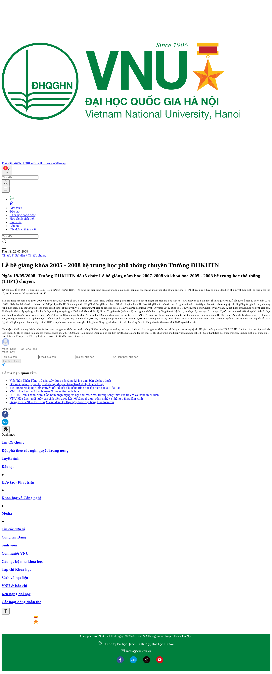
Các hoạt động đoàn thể (21, 602)
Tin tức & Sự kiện (13, 255)
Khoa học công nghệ (23, 215)
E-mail (37, 163)
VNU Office (25, 163)
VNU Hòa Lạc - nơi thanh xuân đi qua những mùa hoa (44, 391)
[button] (136, 414)
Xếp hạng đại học (16, 594)
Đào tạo (15, 211)
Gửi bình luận (11, 361)
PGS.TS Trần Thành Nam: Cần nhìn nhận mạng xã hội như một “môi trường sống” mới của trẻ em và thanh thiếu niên (84, 395)
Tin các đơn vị (13, 529)
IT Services (48, 163)
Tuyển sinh (11, 458)
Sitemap (60, 163)
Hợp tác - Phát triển (18, 482)
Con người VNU (15, 553)
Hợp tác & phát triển (22, 218)
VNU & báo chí (14, 586)
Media (7, 513)
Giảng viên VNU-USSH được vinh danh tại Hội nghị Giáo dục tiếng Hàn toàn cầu (62, 402)
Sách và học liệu (15, 577)
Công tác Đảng (14, 537)
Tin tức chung (37, 255)
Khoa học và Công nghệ (21, 498)
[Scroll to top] (6, 611)
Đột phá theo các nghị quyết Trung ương (35, 450)
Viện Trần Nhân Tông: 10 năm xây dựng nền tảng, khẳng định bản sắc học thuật (60, 380)
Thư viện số (9, 163)
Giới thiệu (16, 208)
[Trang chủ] (121, 159)
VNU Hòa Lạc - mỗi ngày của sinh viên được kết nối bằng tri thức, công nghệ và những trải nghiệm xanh (76, 398)
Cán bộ (14, 225)
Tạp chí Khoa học (16, 569)
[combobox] (7, 170)
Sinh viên (16, 222)
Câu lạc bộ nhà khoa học (22, 561)
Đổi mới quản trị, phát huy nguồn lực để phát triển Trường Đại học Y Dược (57, 384)
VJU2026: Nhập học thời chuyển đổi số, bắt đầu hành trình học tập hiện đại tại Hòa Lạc (65, 387)
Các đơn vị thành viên (23, 229)
